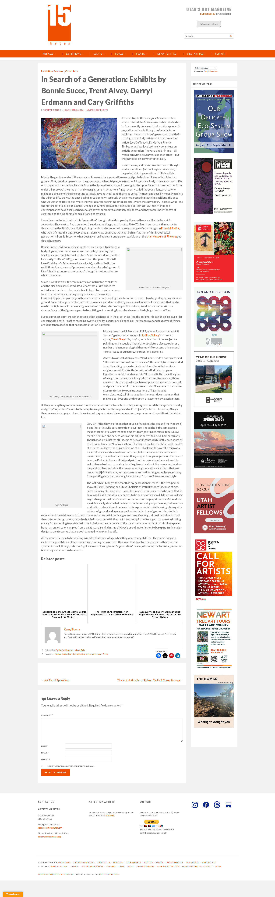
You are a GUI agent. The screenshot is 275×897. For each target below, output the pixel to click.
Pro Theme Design (109, 874)
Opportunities (166, 54)
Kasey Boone (51, 110)
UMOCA (74, 867)
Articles (48, 54)
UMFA (121, 867)
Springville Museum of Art (197, 867)
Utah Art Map (195, 54)
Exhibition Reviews (52, 71)
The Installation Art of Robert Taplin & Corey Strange (148, 680)
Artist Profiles (175, 862)
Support (220, 54)
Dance (159, 862)
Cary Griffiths (74, 654)
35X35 (218, 867)
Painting (118, 862)
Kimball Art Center (168, 867)
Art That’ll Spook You (56, 680)
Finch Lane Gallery (92, 867)
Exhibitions (73, 54)
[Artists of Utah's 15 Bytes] (107, 24)
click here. (110, 815)
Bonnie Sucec (61, 654)
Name (44, 746)
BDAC (130, 867)
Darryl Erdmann (88, 654)
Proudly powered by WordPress (55, 874)
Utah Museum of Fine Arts (161, 236)
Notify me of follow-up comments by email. (71, 766)
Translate (213, 71)
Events (98, 54)
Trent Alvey (102, 654)
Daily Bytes (104, 862)
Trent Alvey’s (119, 339)
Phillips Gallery (150, 335)
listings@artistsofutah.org (50, 828)
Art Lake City (209, 862)
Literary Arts (133, 862)
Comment (47, 715)
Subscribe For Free (209, 24)
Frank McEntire (170, 228)
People (140, 54)
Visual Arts (71, 71)
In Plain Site (192, 862)
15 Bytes (148, 862)
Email (45, 753)
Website (45, 759)
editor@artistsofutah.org (49, 836)
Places (119, 54)
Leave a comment (97, 110)
